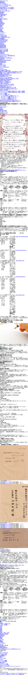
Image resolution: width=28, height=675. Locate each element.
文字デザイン (3, 35)
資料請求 (2, 1)
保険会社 (2, 59)
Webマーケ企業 (4, 49)
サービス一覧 (3, 9)
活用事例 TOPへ (4, 39)
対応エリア (3, 107)
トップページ (3, 106)
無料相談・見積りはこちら (7, 567)
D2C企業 (2, 44)
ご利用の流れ (3, 36)
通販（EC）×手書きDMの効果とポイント (10, 72)
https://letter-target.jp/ (20, 276)
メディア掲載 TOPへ (5, 94)
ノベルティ (3, 32)
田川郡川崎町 (3, 110)
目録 (1, 27)
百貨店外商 (3, 61)
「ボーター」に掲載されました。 (8, 96)
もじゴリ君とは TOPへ (6, 5)
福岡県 (1, 109)
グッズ (1, 33)
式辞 (1, 29)
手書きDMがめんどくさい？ (7, 85)
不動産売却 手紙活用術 (6, 79)
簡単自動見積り (4, 647)
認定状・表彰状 (4, 634)
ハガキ (1, 17)
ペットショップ (4, 48)
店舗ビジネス (3, 56)
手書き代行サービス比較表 (7, 8)
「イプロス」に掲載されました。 (8, 99)
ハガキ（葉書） (4, 624)
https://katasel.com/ (20, 295)
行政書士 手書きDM (5, 70)
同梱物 (1, 31)
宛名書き (2, 12)
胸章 (1, 25)
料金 (1, 63)
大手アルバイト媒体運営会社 (7, 55)
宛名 (1, 622)
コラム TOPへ (3, 69)
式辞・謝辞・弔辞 (4, 632)
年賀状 (1, 13)
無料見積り (3, 3)
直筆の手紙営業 (4, 90)
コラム (1, 68)
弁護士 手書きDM (4, 74)
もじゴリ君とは (4, 4)
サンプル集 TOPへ (4, 67)
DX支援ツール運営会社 (6, 57)
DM (1, 627)
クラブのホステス (4, 54)
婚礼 (1, 629)
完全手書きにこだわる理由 (7, 7)
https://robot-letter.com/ (21, 250)
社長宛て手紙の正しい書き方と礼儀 (9, 78)
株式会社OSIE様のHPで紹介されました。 (10, 100)
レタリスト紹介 (4, 6)
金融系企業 (3, 47)
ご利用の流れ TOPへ (5, 37)
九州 (1, 108)
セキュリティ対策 (4, 665)
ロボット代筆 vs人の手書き (7, 84)
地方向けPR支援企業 (5, 60)
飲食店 (1, 43)
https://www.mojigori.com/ (22, 236)
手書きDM (2, 15)
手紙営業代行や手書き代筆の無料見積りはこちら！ (13, 170)
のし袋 (1, 28)
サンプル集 (3, 66)
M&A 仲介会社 (4, 40)
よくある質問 (3, 661)
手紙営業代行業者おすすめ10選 (8, 87)
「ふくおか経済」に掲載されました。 (10, 95)
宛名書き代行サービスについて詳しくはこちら (12, 565)
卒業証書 (2, 23)
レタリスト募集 (4, 664)
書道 (1, 30)
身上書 (1, 24)
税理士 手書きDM (4, 80)
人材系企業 (3, 41)
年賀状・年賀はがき (5, 623)
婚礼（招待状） (4, 19)
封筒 (1, 16)
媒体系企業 (3, 46)
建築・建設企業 (4, 51)
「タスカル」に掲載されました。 (8, 98)
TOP (1, 651)
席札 (1, 20)
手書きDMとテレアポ (5, 86)
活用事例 (2, 38)
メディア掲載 (3, 93)
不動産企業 (3, 62)
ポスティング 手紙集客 (6, 77)
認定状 (1, 22)
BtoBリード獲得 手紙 (5, 82)
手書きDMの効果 (4, 83)
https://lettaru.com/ (20, 260)
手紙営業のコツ (4, 76)
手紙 (1, 626)
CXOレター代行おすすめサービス (8, 88)
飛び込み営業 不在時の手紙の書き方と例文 (11, 71)
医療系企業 (3, 45)
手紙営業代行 (3, 14)
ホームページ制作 (12, 674)
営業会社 (2, 52)
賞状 (1, 21)
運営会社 (2, 662)
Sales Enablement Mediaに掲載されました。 (11, 101)
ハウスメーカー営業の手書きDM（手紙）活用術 (12, 92)
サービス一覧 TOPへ (5, 11)
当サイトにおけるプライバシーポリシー (10, 666)
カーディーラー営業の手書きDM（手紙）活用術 (12, 91)
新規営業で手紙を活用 (5, 75)
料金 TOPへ (3, 64)
